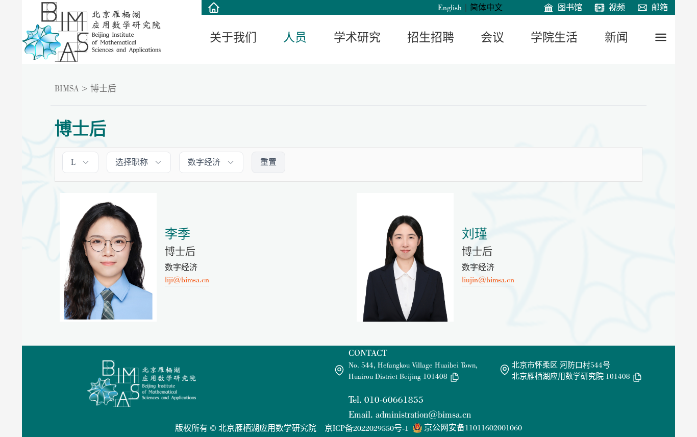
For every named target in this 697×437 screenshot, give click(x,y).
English (450, 7)
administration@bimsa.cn (423, 414)
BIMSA (67, 88)
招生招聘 (430, 37)
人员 (295, 37)
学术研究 (357, 37)
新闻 (616, 37)
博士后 (103, 88)
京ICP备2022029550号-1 (367, 428)
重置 (268, 162)
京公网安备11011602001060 (473, 427)
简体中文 (486, 7)
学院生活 (554, 37)
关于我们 (233, 37)
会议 (492, 37)
